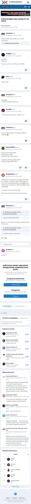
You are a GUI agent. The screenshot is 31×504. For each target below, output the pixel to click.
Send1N (8, 109)
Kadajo (13, 458)
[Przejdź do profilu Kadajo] (8, 459)
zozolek (11, 416)
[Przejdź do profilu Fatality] (3, 364)
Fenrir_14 (13, 464)
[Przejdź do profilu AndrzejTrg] (3, 175)
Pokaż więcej (15, 486)
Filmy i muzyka (14, 27)
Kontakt (15, 498)
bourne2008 (10, 147)
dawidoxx (8, 349)
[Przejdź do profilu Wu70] (3, 395)
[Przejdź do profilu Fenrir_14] (8, 464)
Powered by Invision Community (15, 501)
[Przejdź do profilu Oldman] (3, 355)
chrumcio (7, 25)
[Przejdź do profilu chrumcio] (3, 34)
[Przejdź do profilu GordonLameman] (8, 470)
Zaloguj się (15, 296)
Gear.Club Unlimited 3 (12, 376)
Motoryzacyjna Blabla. (12, 340)
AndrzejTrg (10, 174)
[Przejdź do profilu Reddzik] (8, 475)
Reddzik (13, 475)
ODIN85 (8, 53)
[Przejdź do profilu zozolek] (3, 415)
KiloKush (11, 377)
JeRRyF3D (12, 406)
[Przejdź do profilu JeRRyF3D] (3, 405)
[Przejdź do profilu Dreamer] (3, 250)
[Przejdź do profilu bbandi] (3, 429)
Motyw (8, 498)
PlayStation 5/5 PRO (11, 333)
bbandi (11, 431)
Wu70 (11, 396)
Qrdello (8, 334)
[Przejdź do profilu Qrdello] (3, 333)
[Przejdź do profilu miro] (3, 77)
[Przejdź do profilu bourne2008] (3, 148)
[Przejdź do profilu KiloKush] (3, 377)
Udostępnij (8, 306)
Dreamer (9, 249)
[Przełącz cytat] (4, 212)
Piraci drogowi (10, 363)
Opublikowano (13, 35)
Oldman (8, 357)
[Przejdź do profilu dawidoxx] (3, 348)
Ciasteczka (22, 498)
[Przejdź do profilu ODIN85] (3, 54)
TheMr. (8, 341)
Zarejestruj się (15, 284)
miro (7, 76)
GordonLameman (15, 469)
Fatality (8, 365)
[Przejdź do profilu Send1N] (3, 110)
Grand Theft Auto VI (11, 347)
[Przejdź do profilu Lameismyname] (8, 481)
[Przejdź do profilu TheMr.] (3, 340)
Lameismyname (15, 480)
